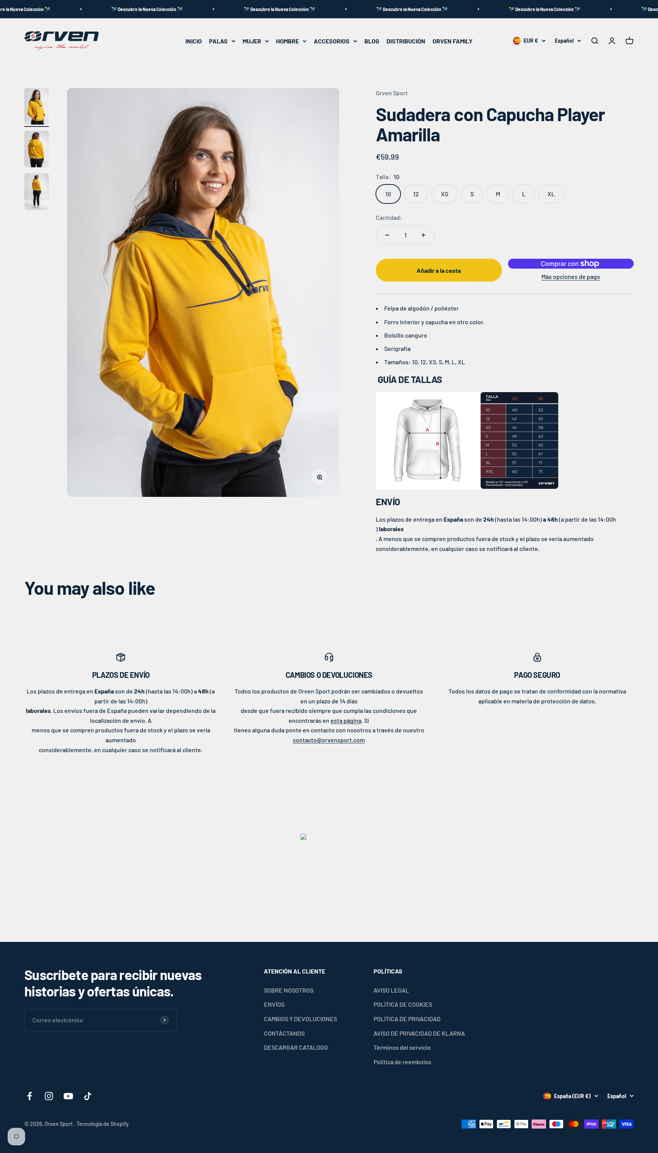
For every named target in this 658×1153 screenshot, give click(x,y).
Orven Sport (392, 92)
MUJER (252, 41)
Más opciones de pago (570, 276)
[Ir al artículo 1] (36, 107)
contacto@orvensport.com (329, 739)
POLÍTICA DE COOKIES (403, 1004)
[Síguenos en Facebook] (29, 1096)
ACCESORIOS (332, 41)
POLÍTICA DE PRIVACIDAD (407, 1018)
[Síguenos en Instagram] (49, 1096)
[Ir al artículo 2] (36, 150)
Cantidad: (389, 217)
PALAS (218, 41)
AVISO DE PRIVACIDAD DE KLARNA (419, 1033)
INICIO (193, 41)
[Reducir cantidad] (387, 235)
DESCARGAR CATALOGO (296, 1047)
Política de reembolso (402, 1061)
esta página (346, 720)
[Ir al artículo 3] (36, 192)
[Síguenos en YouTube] (68, 1096)
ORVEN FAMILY (453, 41)
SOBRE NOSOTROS (288, 990)
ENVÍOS (274, 1004)
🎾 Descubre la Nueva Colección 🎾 (109, 9)
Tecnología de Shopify (103, 1124)
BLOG (371, 41)
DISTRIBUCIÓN (405, 41)
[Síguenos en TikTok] (88, 1096)
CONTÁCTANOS (284, 1033)
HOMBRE (287, 41)
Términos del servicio (402, 1047)
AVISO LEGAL (391, 990)
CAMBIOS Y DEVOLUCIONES (300, 1018)
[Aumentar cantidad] (423, 235)
